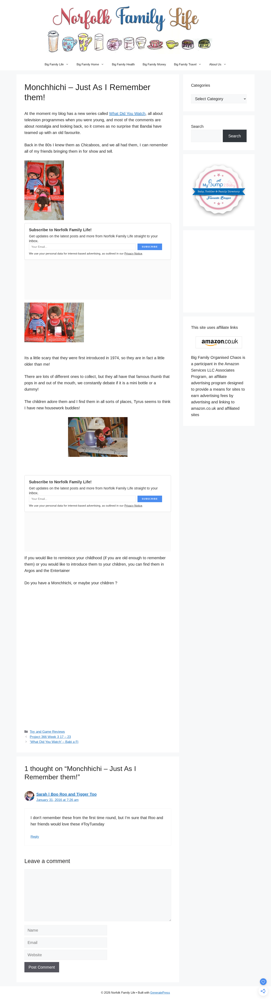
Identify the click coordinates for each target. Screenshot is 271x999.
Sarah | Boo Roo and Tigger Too (66, 794)
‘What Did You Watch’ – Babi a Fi (54, 742)
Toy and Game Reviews (47, 732)
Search (197, 126)
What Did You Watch (127, 113)
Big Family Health (123, 64)
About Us (215, 64)
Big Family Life (54, 64)
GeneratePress (160, 992)
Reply (35, 837)
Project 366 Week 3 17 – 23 (50, 737)
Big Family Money (154, 64)
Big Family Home (88, 64)
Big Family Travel (185, 64)
